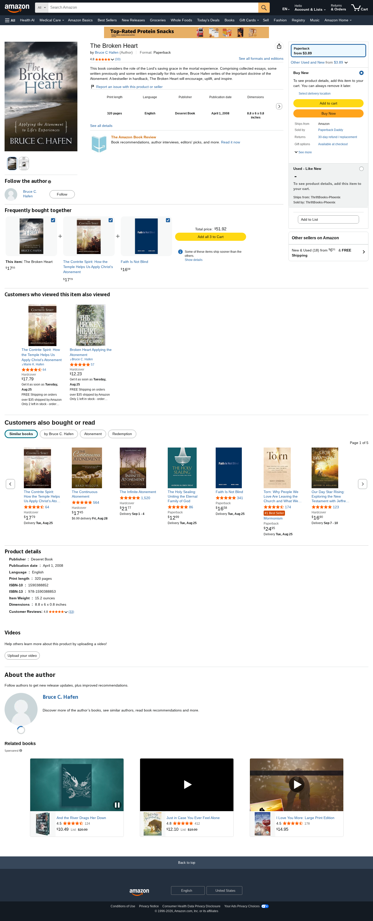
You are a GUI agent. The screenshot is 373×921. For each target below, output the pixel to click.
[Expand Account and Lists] (325, 9)
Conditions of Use (123, 906)
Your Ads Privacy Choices (242, 906)
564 (96, 502)
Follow (62, 194)
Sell (266, 20)
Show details (193, 260)
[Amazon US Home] (139, 892)
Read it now (230, 142)
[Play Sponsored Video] (186, 784)
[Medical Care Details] (63, 20)
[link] (89, 236)
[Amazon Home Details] (351, 20)
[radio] (328, 50)
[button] (10, 20)
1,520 (145, 498)
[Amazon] (17, 7)
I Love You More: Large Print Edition (305, 818)
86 (191, 507)
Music (314, 20)
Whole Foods (181, 20)
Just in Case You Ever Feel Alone (193, 818)
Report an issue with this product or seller (129, 87)
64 (47, 507)
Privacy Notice (149, 906)
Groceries (158, 20)
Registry (298, 20)
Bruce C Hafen (106, 52)
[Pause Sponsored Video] (117, 805)
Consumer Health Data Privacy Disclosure (191, 906)
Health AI (27, 20)
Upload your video (22, 655)
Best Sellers (107, 20)
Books (229, 20)
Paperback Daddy (330, 130)
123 (336, 507)
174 (288, 507)
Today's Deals (208, 20)
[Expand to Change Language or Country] (289, 9)
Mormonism (274, 515)
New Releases (133, 20)
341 (240, 498)
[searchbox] (153, 7)
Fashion (280, 20)
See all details (101, 126)
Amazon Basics (80, 20)
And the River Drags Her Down (81, 818)
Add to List (309, 219)
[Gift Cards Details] (258, 20)
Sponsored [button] (12, 750)
